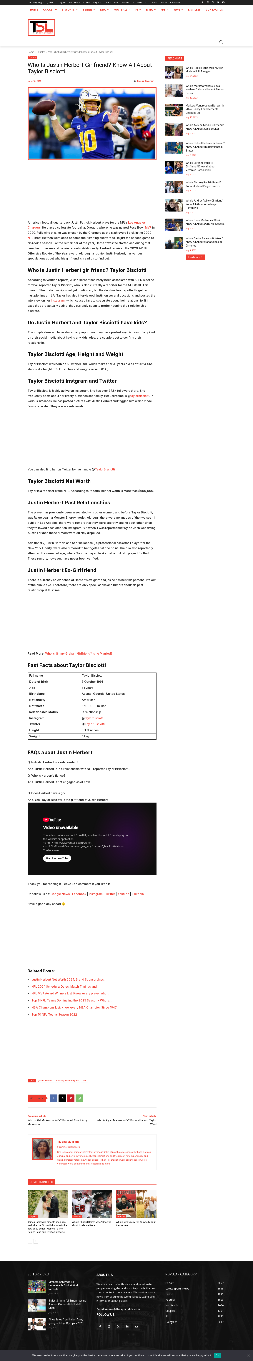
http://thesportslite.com (69, 1147)
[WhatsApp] (79, 1098)
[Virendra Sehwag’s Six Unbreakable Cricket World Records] (37, 1286)
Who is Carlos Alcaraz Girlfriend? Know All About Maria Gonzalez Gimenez (205, 242)
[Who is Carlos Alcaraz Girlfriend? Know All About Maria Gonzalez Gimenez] (174, 243)
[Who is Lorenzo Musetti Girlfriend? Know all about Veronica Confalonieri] (174, 167)
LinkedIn (138, 894)
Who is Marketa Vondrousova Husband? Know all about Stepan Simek (205, 89)
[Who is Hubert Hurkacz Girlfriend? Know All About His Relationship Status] (174, 148)
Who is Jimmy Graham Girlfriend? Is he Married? (78, 653)
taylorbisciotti (139, 396)
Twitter (110, 894)
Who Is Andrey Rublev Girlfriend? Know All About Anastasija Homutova (205, 204)
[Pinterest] (70, 1098)
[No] (248, 1355)
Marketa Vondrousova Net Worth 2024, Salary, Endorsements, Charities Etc (205, 109)
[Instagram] (208, 3)
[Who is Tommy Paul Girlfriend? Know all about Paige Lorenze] (174, 187)
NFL (30, 238)
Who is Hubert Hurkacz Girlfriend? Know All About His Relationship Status (205, 147)
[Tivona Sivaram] (42, 1152)
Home (31, 52)
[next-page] (36, 1241)
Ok (217, 1355)
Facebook (79, 894)
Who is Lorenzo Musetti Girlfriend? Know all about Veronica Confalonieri (200, 166)
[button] (221, 41)
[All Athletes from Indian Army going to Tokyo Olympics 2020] (37, 1324)
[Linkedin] (127, 1326)
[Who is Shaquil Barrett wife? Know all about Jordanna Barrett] (92, 1204)
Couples (40, 52)
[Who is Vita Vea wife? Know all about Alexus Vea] (136, 1204)
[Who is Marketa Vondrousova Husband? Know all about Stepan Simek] (174, 90)
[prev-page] (30, 1241)
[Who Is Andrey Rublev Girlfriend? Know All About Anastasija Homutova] (174, 205)
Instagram (58, 300)
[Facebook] (203, 3)
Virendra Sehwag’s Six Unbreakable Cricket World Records (64, 1285)
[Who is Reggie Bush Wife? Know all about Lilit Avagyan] (174, 72)
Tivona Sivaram (145, 80)
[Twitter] (118, 1326)
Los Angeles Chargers (67, 1080)
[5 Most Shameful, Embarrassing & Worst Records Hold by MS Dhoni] (37, 1305)
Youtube (123, 894)
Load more (194, 257)
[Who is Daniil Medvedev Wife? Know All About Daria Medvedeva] (174, 225)
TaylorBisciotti (105, 469)
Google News (60, 894)
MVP (148, 227)
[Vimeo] (218, 3)
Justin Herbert (45, 1080)
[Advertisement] (92, 193)
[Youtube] (223, 3)
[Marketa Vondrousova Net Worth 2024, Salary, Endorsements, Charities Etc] (174, 110)
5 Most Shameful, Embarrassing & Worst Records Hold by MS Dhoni (67, 1304)
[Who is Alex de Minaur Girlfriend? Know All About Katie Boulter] (174, 129)
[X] (213, 3)
